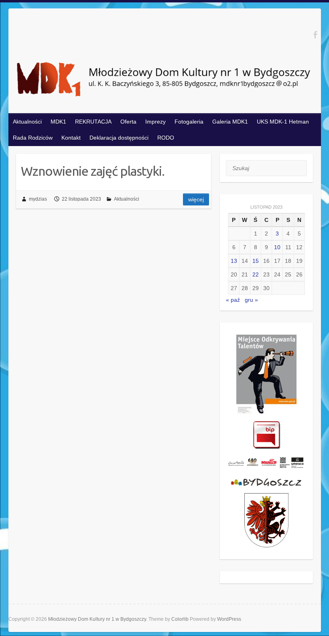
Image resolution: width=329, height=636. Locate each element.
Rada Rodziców (33, 137)
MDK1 (58, 121)
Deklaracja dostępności (118, 137)
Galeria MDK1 (230, 121)
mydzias (38, 199)
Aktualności (27, 121)
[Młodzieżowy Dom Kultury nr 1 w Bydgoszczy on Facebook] (315, 35)
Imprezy (155, 121)
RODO (165, 137)
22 (255, 274)
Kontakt (71, 137)
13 (234, 261)
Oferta (128, 121)
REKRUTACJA (93, 121)
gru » (251, 300)
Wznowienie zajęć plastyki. (92, 171)
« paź (233, 300)
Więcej (196, 199)
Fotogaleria (189, 121)
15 (255, 261)
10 (277, 247)
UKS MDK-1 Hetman (283, 121)
